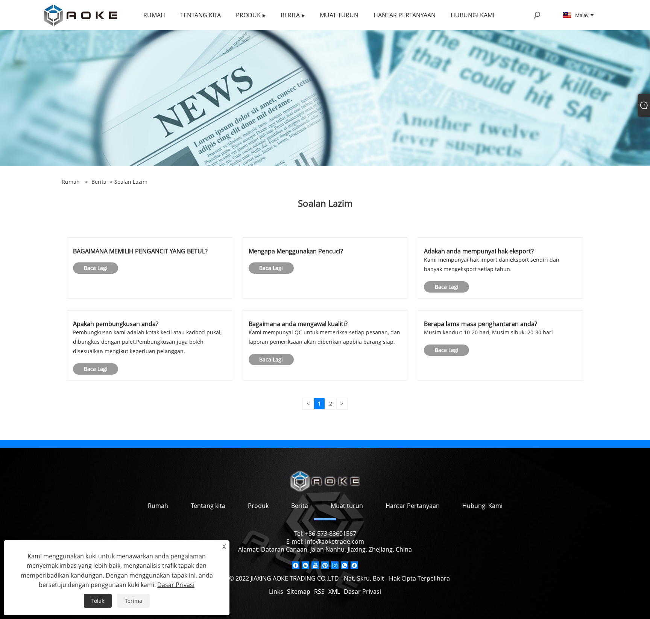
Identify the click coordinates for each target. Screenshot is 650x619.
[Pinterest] (325, 565)
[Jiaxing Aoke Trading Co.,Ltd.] (80, 14)
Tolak (97, 600)
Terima (133, 600)
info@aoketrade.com (334, 541)
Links (276, 591)
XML (334, 591)
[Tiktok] (354, 565)
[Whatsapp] (344, 565)
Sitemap (298, 591)
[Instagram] (335, 565)
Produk (258, 506)
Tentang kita (208, 506)
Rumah (158, 506)
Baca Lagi (96, 267)
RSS (319, 591)
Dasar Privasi (362, 591)
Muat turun (347, 506)
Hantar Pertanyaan (413, 506)
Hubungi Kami (482, 506)
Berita (98, 181)
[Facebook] (295, 565)
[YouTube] (315, 565)
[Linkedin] (305, 565)
